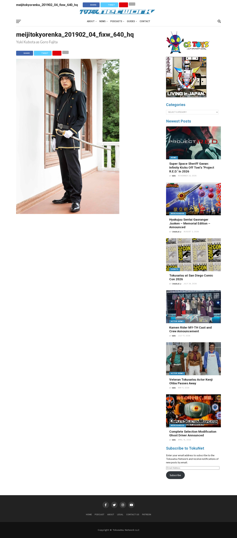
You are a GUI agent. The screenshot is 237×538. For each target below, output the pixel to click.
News (102, 21)
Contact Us (132, 514)
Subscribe (175, 475)
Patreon (146, 514)
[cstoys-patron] (189, 55)
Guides (131, 21)
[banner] (186, 96)
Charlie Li (176, 232)
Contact (145, 21)
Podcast (99, 514)
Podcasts (116, 21)
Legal (120, 514)
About (91, 21)
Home (89, 514)
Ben (174, 176)
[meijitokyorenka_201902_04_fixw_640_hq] (67, 213)
